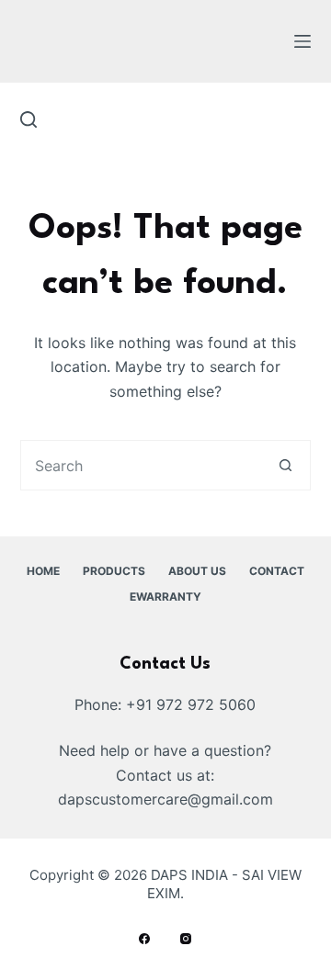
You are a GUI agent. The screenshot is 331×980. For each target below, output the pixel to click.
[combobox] (141, 465)
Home (43, 571)
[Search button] (285, 465)
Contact (276, 571)
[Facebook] (144, 938)
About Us (197, 571)
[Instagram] (186, 938)
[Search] (28, 119)
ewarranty (165, 596)
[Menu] (302, 41)
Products (114, 571)
